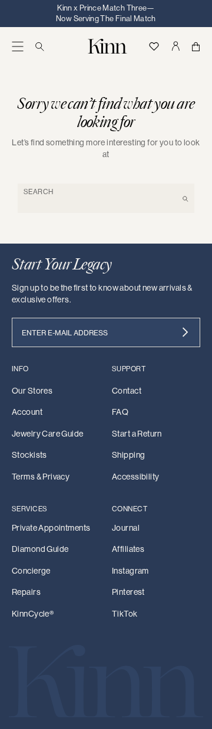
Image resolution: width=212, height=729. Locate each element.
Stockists (29, 455)
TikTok (125, 613)
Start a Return (137, 433)
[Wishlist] (153, 46)
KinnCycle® (33, 613)
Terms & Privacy (40, 476)
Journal (126, 527)
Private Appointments (51, 527)
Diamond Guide (40, 549)
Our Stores (32, 390)
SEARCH (39, 192)
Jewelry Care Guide (48, 433)
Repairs (26, 592)
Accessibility (135, 476)
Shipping (128, 455)
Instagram (130, 570)
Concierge (31, 570)
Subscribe (185, 332)
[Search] (39, 46)
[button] (18, 46)
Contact (126, 390)
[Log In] (175, 46)
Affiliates (128, 549)
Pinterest (128, 592)
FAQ (120, 412)
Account (27, 412)
